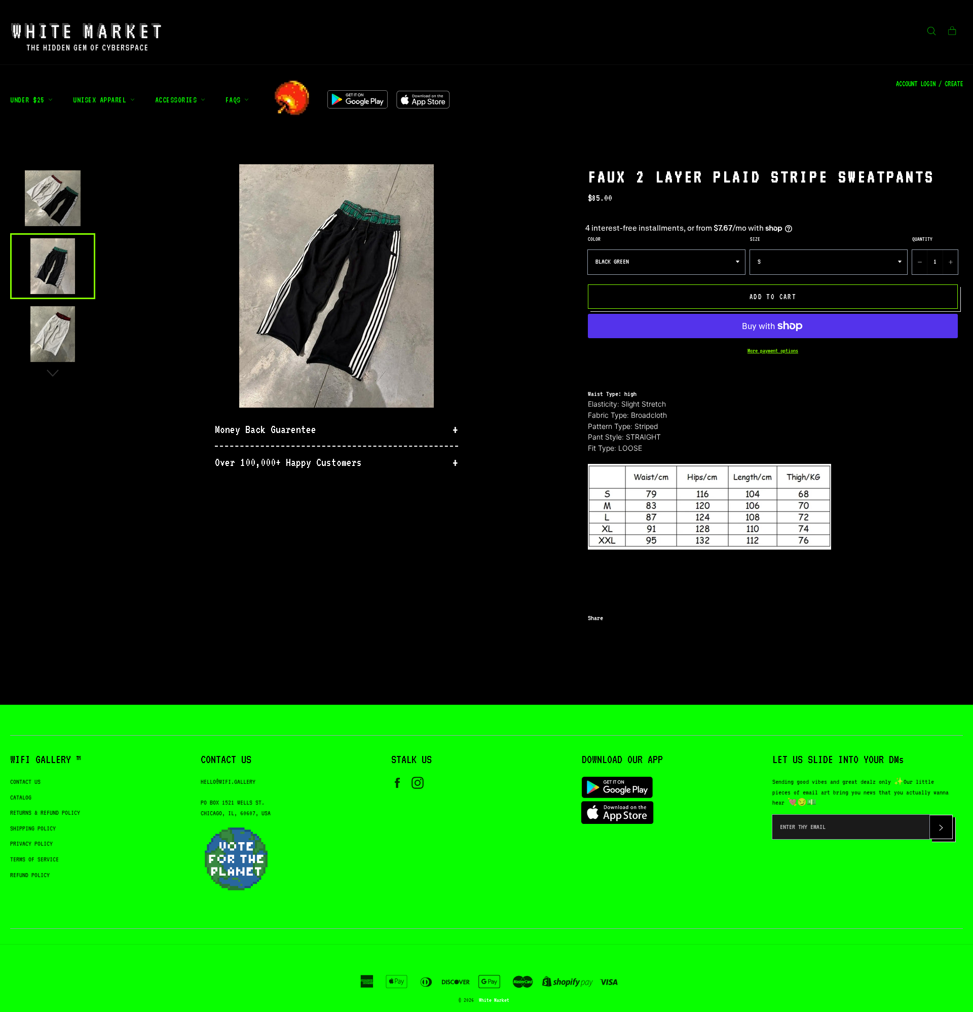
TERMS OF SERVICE (34, 859)
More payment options (772, 350)
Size (755, 239)
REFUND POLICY (30, 875)
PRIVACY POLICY (31, 843)
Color (594, 239)
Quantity (922, 239)
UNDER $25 (29, 99)
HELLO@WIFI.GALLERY (228, 781)
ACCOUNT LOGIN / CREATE (929, 84)
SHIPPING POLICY (33, 828)
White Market (494, 1000)
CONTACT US (25, 781)
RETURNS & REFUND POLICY (45, 812)
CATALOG (20, 797)
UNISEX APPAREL (101, 99)
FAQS (235, 99)
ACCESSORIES (178, 99)
